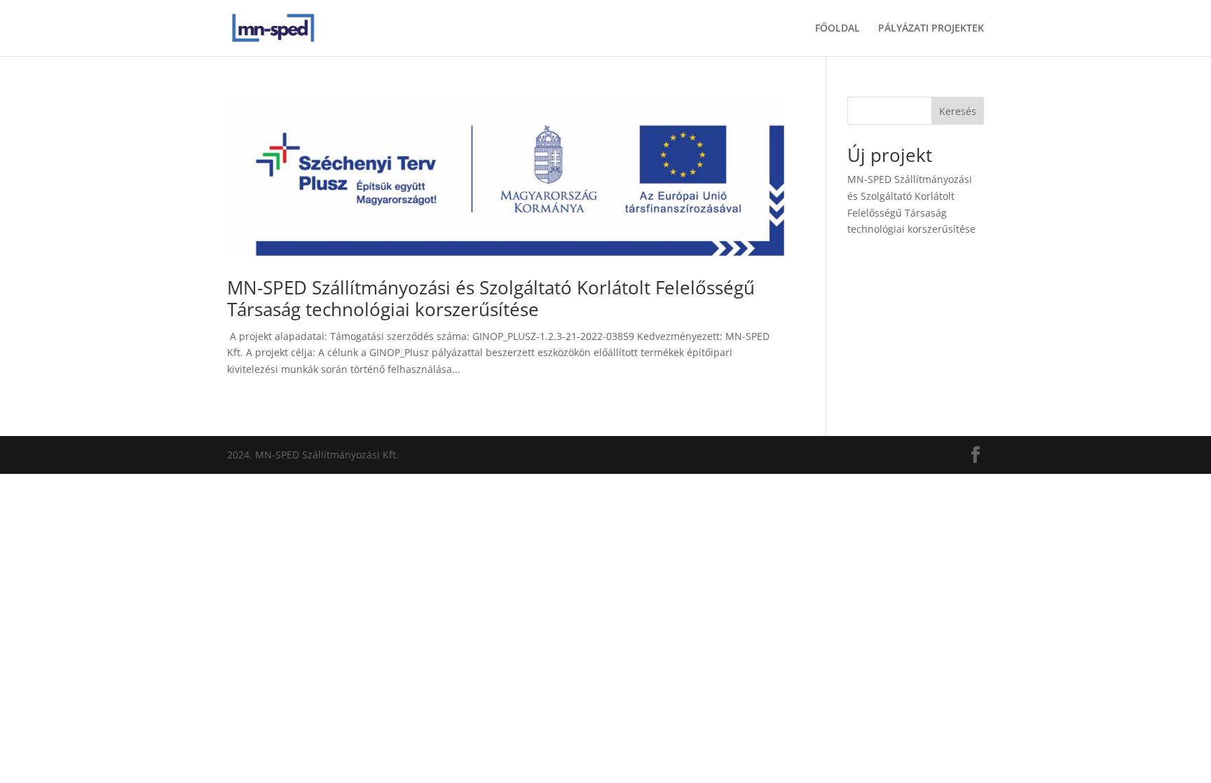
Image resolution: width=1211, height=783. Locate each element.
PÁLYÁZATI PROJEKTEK (931, 28)
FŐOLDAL (837, 28)
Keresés (957, 111)
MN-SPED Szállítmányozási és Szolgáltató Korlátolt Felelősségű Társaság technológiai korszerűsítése (491, 298)
